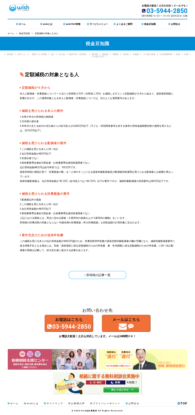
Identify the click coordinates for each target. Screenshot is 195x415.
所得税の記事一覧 (98, 275)
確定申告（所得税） (78, 54)
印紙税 (136, 54)
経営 (178, 54)
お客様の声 (78, 403)
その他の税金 (149, 54)
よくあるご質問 (124, 24)
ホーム (22, 24)
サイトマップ (55, 403)
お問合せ (175, 24)
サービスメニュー (99, 24)
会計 (53, 54)
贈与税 (95, 54)
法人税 (62, 54)
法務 (186, 54)
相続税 (105, 54)
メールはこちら (126, 323)
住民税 (125, 54)
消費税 (115, 54)
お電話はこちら (68, 323)
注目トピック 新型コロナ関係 (32, 54)
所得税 (10, 54)
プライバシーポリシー (106, 403)
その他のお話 (97, 56)
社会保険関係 (166, 54)
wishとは (47, 24)
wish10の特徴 (73, 24)
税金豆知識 (150, 24)
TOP (183, 403)
